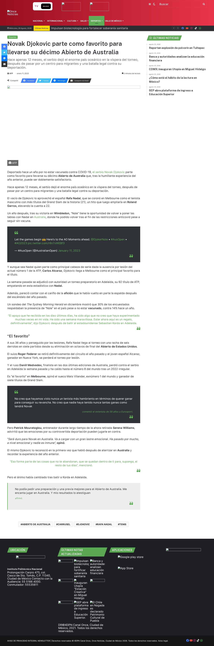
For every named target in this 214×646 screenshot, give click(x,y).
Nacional (38, 21)
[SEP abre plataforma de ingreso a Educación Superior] (81, 610)
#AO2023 (21, 243)
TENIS (122, 524)
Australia (40, 217)
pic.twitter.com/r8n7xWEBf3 (46, 243)
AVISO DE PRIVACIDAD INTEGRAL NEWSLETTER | (29, 641)
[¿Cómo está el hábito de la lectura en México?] (97, 583)
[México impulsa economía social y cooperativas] (65, 583)
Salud (83, 21)
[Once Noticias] (17, 13)
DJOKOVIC (84, 524)
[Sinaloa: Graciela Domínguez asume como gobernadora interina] (65, 605)
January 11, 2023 (69, 250)
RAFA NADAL (104, 524)
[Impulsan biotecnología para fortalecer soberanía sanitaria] (81, 568)
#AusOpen (118, 239)
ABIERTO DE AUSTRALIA (36, 524)
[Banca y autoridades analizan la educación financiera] (97, 567)
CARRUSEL (64, 524)
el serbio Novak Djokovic (108, 172)
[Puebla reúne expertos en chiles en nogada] (97, 611)
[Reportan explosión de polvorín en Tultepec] (65, 563)
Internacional (55, 21)
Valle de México (113, 21)
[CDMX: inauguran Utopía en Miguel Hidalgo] (81, 589)
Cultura (71, 21)
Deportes (96, 21)
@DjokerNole (99, 239)
